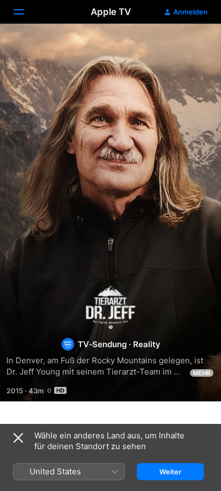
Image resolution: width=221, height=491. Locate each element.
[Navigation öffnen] (25, 12)
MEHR (201, 373)
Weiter (170, 471)
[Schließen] (18, 438)
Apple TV (111, 11)
